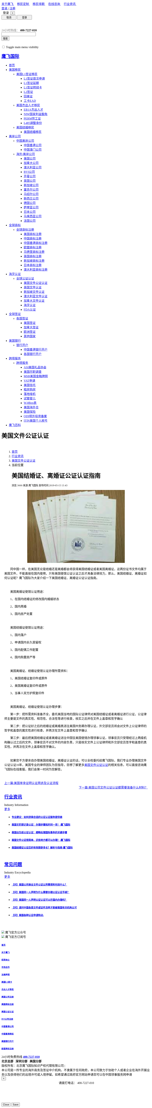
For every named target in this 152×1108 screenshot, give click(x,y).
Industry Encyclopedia (17, 872)
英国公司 (30, 180)
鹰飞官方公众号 (15, 932)
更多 (7, 809)
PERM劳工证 (32, 118)
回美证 (28, 96)
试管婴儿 (30, 398)
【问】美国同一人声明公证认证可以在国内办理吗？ (39, 899)
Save (15, 1104)
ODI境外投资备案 (35, 416)
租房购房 (30, 389)
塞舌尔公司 (31, 189)
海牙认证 (15, 274)
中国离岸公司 (25, 140)
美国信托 (30, 385)
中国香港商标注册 (35, 243)
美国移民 (15, 69)
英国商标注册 (33, 256)
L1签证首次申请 (34, 78)
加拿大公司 (31, 163)
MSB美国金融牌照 (36, 376)
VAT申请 (29, 380)
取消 (8, 17)
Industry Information (16, 804)
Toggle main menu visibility (22, 47)
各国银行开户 (33, 354)
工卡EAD (30, 100)
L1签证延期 (31, 83)
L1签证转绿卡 (33, 87)
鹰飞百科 (15, 425)
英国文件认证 (33, 287)
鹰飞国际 (10, 56)
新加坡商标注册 (34, 260)
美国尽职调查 (33, 371)
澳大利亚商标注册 (35, 269)
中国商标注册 (33, 238)
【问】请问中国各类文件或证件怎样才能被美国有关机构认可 (44, 907)
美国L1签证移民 (26, 74)
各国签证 (22, 318)
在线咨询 (54, 4)
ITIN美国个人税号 (35, 420)
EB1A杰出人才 (33, 109)
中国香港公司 (33, 145)
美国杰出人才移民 (28, 105)
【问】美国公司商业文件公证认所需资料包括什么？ (39, 884)
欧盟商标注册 (33, 247)
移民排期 (39, 4)
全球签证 (15, 314)
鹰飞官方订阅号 (15, 936)
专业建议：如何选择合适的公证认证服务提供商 (37, 817)
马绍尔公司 (31, 194)
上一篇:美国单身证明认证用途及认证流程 (31, 783)
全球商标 (15, 225)
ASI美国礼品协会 (35, 367)
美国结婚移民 (25, 127)
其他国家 (30, 336)
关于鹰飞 (7, 4)
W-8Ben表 (30, 402)
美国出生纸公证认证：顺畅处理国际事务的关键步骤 (39, 832)
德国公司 (30, 203)
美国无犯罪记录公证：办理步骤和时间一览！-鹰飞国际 (41, 824)
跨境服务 (15, 358)
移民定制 (23, 4)
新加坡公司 (31, 185)
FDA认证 (30, 309)
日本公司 (30, 211)
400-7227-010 (31, 1056)
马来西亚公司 (33, 216)
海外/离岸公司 (25, 154)
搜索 (5, 38)
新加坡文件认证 (34, 291)
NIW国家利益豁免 (35, 114)
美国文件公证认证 (35, 282)
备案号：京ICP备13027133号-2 (85, 1065)
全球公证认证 (25, 278)
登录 (4, 8)
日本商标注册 (33, 265)
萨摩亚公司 (31, 207)
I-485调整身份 (33, 123)
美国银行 (15, 340)
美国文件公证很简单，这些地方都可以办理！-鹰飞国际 (41, 840)
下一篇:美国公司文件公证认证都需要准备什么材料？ (113, 787)
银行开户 (22, 345)
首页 (12, 65)
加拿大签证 (31, 327)
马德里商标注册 (34, 251)
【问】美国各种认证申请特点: (28, 915)
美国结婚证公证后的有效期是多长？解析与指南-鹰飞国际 (42, 847)
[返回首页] (4, 24)
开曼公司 (30, 176)
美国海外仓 (31, 407)
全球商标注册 (25, 229)
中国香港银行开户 (35, 349)
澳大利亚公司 (33, 167)
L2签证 (28, 91)
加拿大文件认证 (34, 300)
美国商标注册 (33, 234)
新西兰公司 (31, 198)
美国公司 (30, 158)
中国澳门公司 (33, 149)
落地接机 (30, 394)
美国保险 (30, 411)
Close (6, 1104)
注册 (12, 8)
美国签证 (30, 322)
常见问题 (13, 864)
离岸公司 (15, 136)
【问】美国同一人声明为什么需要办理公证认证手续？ (41, 892)
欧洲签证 (30, 331)
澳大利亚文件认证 (35, 296)
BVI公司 (29, 171)
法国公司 (30, 220)
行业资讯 (70, 4)
